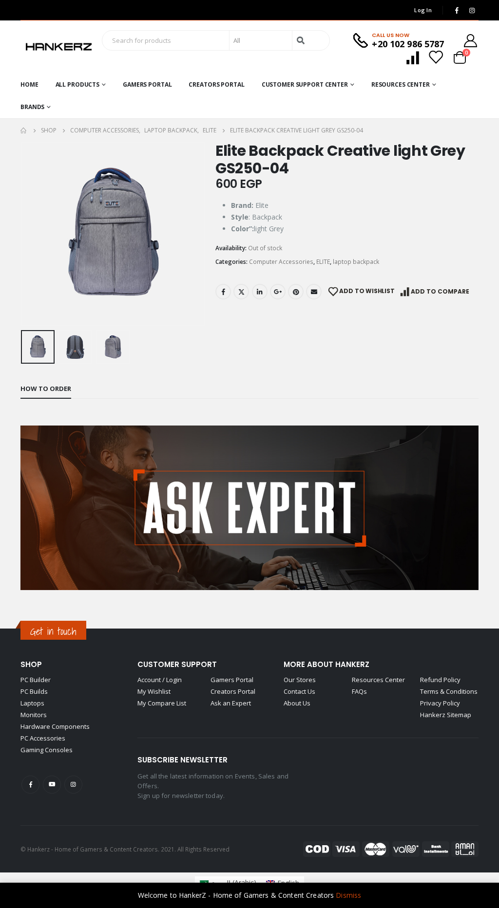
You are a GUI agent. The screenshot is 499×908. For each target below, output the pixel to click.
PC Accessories (42, 738)
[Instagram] (471, 10)
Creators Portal (216, 84)
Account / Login (159, 679)
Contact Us (299, 691)
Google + (278, 291)
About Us (297, 703)
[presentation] (23, 234)
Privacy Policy (440, 703)
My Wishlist (154, 691)
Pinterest (296, 291)
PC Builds (34, 691)
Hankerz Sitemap (445, 714)
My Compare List (161, 703)
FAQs (359, 691)
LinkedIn (260, 291)
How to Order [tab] (45, 388)
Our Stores (300, 679)
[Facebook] (456, 10)
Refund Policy (440, 679)
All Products (78, 84)
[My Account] (471, 40)
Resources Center (400, 84)
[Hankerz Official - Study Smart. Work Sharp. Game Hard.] (58, 47)
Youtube (52, 785)
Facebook (223, 291)
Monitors (33, 714)
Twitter (241, 291)
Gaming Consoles (46, 749)
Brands (32, 107)
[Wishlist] (435, 57)
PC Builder (35, 679)
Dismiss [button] (348, 895)
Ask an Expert (231, 703)
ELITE (323, 262)
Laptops (32, 703)
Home (29, 84)
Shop (31, 664)
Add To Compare (440, 291)
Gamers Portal (147, 84)
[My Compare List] (413, 57)
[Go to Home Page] (23, 130)
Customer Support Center (305, 84)
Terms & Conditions (449, 691)
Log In (423, 10)
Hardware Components (55, 726)
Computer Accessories (281, 262)
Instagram (73, 785)
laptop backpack (356, 262)
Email (314, 291)
